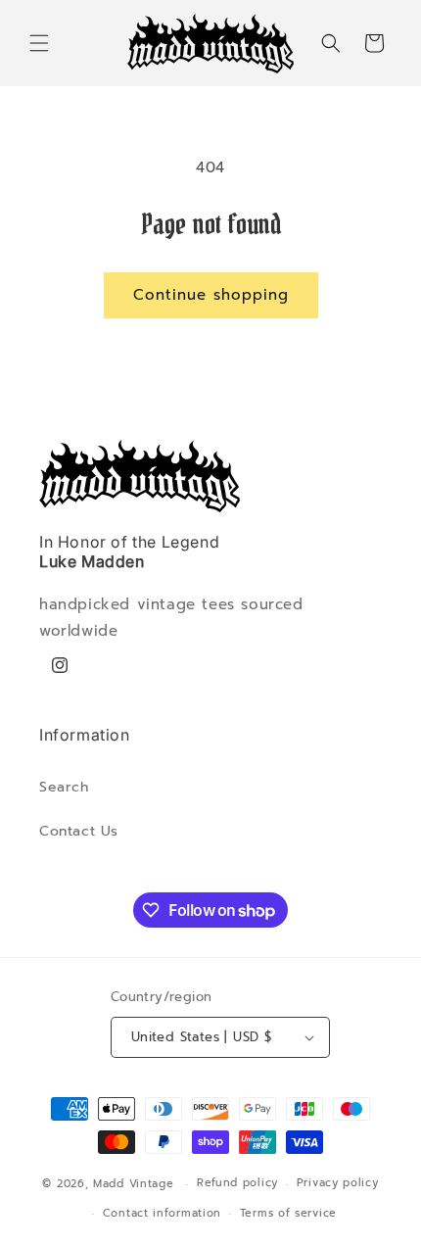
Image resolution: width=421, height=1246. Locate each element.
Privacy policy (338, 1182)
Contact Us (78, 831)
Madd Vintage (133, 1183)
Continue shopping (211, 295)
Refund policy (237, 1182)
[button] (39, 43)
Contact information (162, 1213)
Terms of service (288, 1213)
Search (64, 787)
